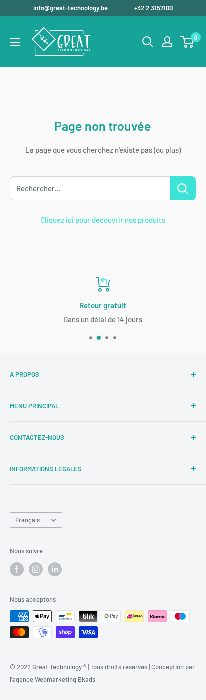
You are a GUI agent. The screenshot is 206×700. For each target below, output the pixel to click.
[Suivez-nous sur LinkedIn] (55, 569)
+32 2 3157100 (153, 8)
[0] (188, 42)
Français (28, 520)
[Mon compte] (167, 41)
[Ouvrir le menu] (15, 42)
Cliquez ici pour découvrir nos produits (103, 219)
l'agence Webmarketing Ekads (53, 679)
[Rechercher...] (183, 188)
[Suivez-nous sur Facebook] (17, 569)
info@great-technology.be (72, 8)
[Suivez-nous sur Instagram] (36, 569)
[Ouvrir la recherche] (148, 41)
